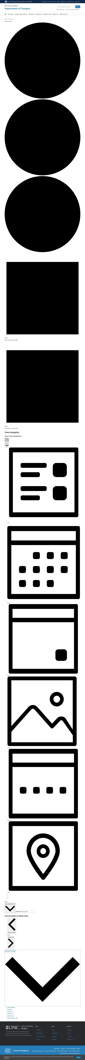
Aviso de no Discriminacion (74, 1050)
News (53, 1030)
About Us (55, 14)
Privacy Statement (71, 1048)
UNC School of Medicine (11, 6)
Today (6, 901)
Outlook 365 (10, 1011)
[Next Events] (7, 898)
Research (39, 14)
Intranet (63, 1048)
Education (32, 14)
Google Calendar (11, 1007)
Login (78, 1048)
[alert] (42, 297)
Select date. (19, 911)
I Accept (78, 1057)
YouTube (69, 1036)
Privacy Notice (6, 1058)
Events (49, 1)
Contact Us (38, 1030)
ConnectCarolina (70, 1)
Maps (58, 1)
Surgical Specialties (21, 14)
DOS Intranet (63, 14)
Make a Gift (70, 1039)
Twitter (69, 1033)
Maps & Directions (40, 1036)
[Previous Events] (7, 896)
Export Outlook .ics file (12, 1018)
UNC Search (77, 1)
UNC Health (57, 1048)
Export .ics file (10, 1015)
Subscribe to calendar (10, 951)
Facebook (69, 1030)
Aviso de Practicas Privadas (50, 1050)
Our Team (10, 14)
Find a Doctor (39, 1033)
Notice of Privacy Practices (37, 1050)
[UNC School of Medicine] (17, 1050)
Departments (63, 1)
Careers (38, 1039)
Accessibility (44, 1)
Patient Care (47, 14)
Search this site (61, 9)
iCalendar (9, 1009)
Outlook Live (10, 1013)
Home (5, 14)
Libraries (54, 1)
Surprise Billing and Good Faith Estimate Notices (70, 1053)
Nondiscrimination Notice (62, 1050)
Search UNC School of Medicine (72, 9)
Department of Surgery (17, 8)
